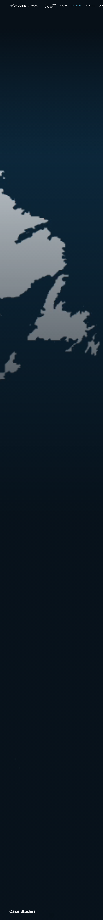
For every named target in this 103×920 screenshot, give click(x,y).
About (63, 6)
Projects (76, 6)
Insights (90, 6)
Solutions (32, 6)
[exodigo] (18, 6)
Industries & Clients (50, 5)
